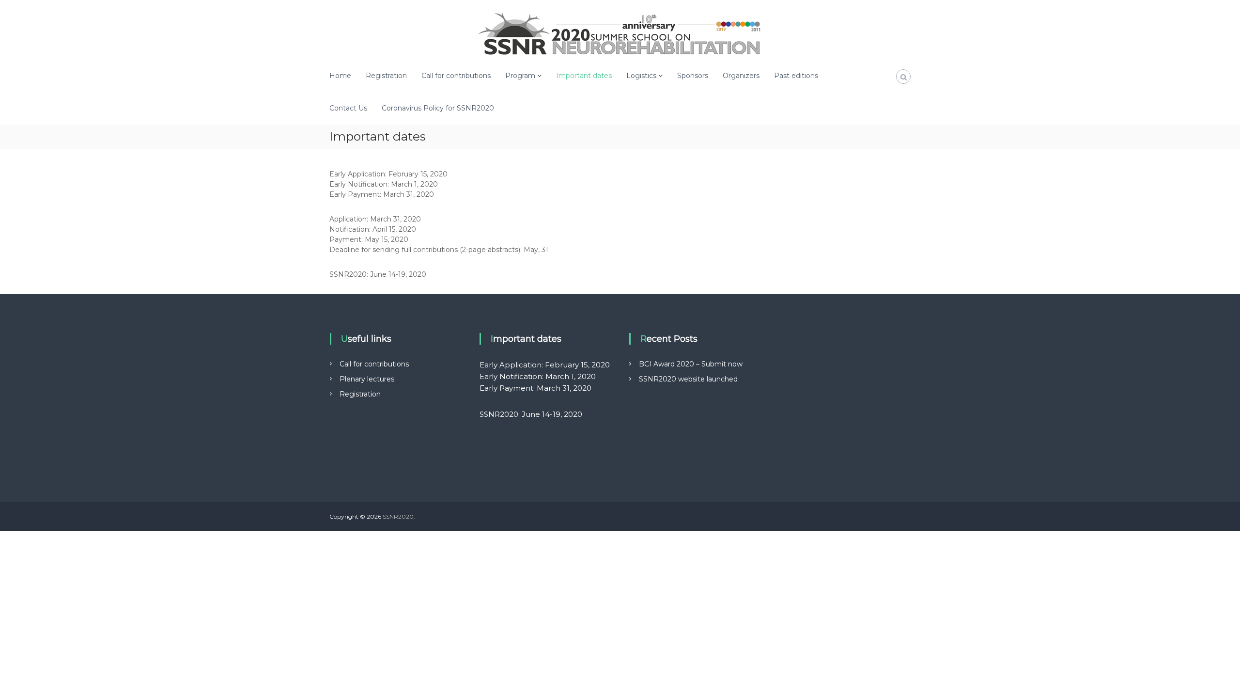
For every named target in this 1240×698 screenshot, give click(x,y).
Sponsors (692, 75)
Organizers (741, 75)
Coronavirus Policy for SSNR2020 (438, 108)
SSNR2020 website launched (688, 379)
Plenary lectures (367, 379)
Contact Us (348, 108)
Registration (386, 75)
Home (340, 75)
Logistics (641, 75)
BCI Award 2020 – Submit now (691, 364)
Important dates (584, 75)
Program (520, 75)
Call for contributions (456, 75)
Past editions (796, 75)
